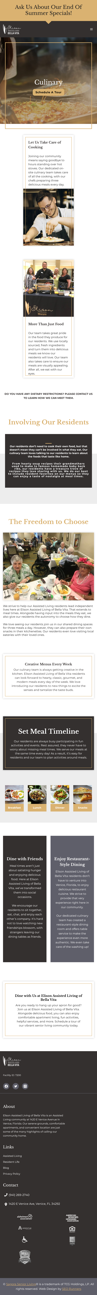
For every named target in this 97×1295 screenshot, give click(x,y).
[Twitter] (16, 1086)
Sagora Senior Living (21, 1284)
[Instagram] (25, 1086)
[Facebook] (6, 1086)
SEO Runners (71, 1289)
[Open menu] (91, 29)
